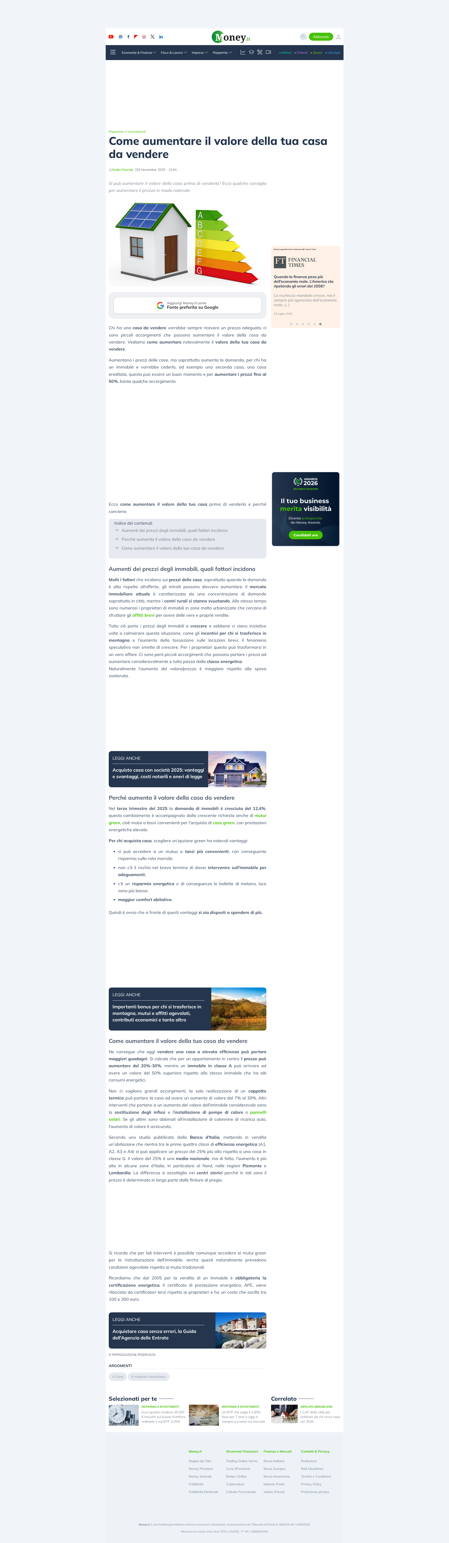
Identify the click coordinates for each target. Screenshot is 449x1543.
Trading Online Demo (241, 1461)
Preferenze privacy (315, 1492)
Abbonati (321, 36)
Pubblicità (196, 1484)
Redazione (309, 1461)
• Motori (285, 52)
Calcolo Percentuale (241, 1492)
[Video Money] (268, 52)
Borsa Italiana (274, 1461)
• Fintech (301, 52)
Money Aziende (200, 1476)
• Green (316, 52)
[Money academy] (251, 52)
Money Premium (201, 1469)
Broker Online (236, 1476)
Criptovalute (235, 1484)
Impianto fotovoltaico (150, 1377)
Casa (119, 1377)
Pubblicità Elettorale (203, 1492)
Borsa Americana (277, 1476)
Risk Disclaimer (312, 1469)
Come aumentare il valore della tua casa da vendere (173, 548)
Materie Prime (274, 1484)
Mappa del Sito (200, 1461)
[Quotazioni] (243, 52)
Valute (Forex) (274, 1492)
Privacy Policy (311, 1484)
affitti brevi (143, 615)
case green (224, 822)
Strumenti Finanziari (242, 1451)
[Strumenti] (260, 52)
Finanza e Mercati (278, 1451)
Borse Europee (275, 1469)
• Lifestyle (332, 52)
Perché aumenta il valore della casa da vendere (168, 539)
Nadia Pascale (122, 170)
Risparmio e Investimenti (127, 131)
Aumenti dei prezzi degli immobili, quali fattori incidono (175, 530)
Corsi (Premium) (238, 1469)
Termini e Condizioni (316, 1476)
